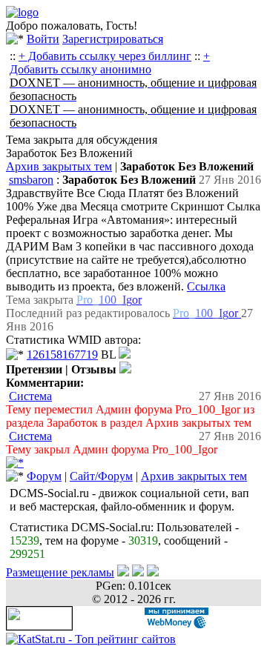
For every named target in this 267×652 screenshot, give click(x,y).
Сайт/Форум (101, 476)
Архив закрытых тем (59, 166)
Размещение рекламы (60, 572)
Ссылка (206, 286)
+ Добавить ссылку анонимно (110, 63)
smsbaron (31, 179)
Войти (43, 39)
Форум (44, 476)
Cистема (30, 396)
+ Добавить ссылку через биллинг (105, 56)
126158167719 (62, 354)
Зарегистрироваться (112, 39)
